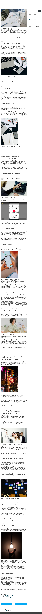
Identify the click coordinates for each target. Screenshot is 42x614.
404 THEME (25, 612)
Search (30, 9)
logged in (5, 610)
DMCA (35, 4)
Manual (39, 4)
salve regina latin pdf (7, 596)
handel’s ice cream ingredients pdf (9, 597)
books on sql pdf (31, 21)
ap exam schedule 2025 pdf (32, 19)
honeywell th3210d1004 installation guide (34, 17)
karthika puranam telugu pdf (8, 595)
